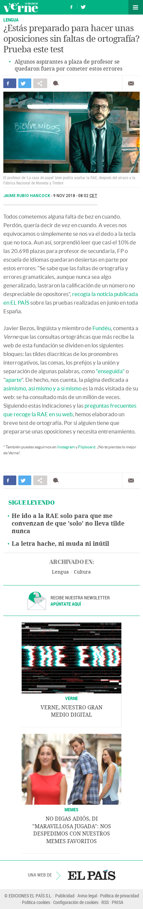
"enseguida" (110, 371)
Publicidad (64, 895)
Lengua (60, 572)
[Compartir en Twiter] (24, 83)
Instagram (66, 447)
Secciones (135, 7)
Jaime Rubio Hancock (27, 195)
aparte (13, 380)
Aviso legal (87, 895)
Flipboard (86, 447)
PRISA (117, 902)
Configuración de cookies (75, 902)
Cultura (82, 572)
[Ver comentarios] (57, 83)
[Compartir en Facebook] (9, 83)
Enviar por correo (131, 83)
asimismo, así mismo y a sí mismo (42, 388)
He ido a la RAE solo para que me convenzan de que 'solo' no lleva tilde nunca (68, 523)
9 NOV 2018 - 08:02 (75, 195)
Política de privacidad (119, 895)
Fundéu (101, 328)
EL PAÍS (91, 875)
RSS (105, 902)
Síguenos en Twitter (83, 6)
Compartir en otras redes (40, 83)
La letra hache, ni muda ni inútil (60, 543)
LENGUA (11, 20)
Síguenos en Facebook (71, 6)
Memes (71, 809)
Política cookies (36, 902)
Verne (20, 7)
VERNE (71, 698)
